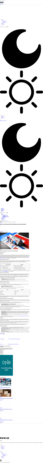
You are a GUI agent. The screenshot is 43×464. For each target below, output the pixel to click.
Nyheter (2, 118)
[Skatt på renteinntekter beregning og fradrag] (5, 385)
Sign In (6, 220)
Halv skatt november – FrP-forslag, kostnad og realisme (6, 398)
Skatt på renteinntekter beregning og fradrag (5, 387)
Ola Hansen (1, 231)
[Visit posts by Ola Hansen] (2, 230)
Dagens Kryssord (3, 117)
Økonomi (2, 116)
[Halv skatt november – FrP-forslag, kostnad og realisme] (5, 396)
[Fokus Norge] (3, 120)
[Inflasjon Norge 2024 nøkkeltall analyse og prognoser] (5, 407)
